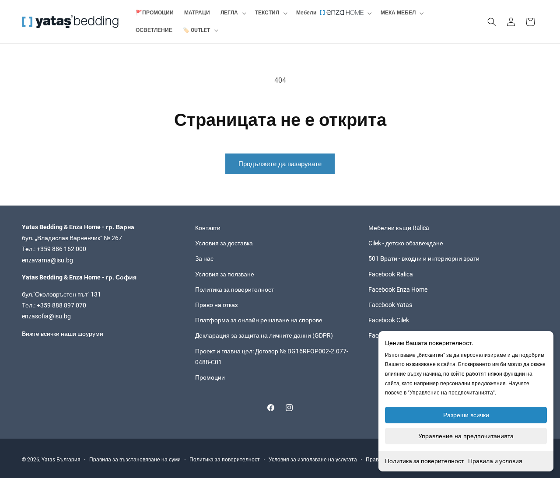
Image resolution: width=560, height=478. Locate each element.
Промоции (210, 377)
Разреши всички (466, 415)
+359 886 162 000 (61, 249)
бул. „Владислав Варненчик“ (63, 237)
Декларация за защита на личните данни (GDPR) (264, 335)
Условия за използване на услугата (313, 460)
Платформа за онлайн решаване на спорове (258, 320)
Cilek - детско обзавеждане (405, 243)
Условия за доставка (224, 243)
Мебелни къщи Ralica (398, 227)
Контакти (207, 227)
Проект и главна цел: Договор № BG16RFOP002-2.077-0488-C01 (271, 357)
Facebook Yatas (390, 304)
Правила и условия (495, 460)
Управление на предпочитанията (466, 436)
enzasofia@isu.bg (46, 316)
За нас (204, 258)
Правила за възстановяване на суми (135, 460)
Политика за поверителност (424, 460)
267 (117, 237)
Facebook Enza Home (397, 289)
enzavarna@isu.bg (47, 260)
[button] (232, 13)
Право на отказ (216, 304)
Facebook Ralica (390, 274)
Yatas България (61, 460)
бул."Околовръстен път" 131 (61, 294)
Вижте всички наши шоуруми (62, 333)
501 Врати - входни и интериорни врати (424, 258)
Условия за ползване (224, 274)
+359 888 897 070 (61, 305)
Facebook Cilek (388, 320)
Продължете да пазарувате (280, 164)
